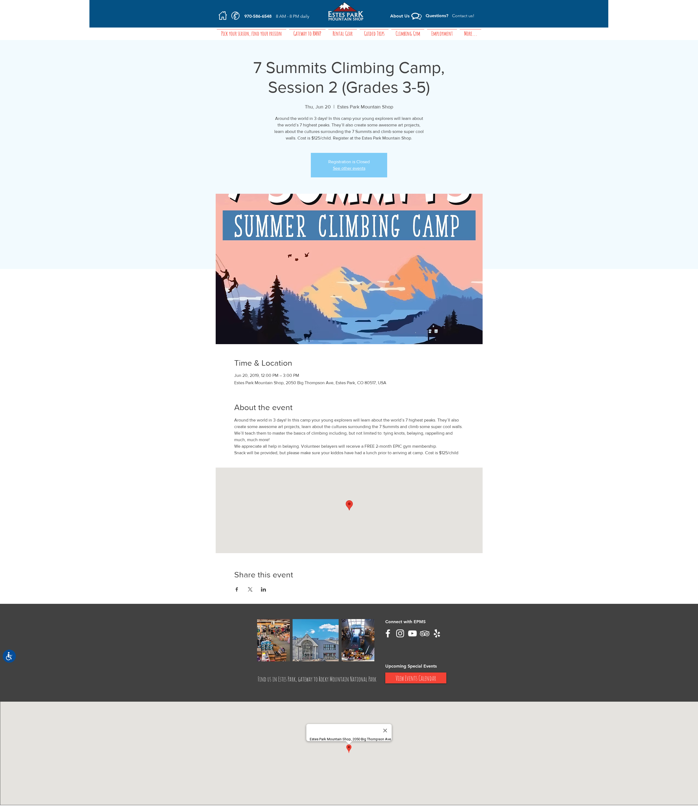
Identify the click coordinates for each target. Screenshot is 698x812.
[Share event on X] (250, 589)
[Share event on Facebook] (236, 589)
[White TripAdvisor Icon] (424, 633)
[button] (307, 30)
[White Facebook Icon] (388, 633)
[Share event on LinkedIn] (263, 589)
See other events (349, 168)
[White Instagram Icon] (400, 633)
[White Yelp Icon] (437, 633)
